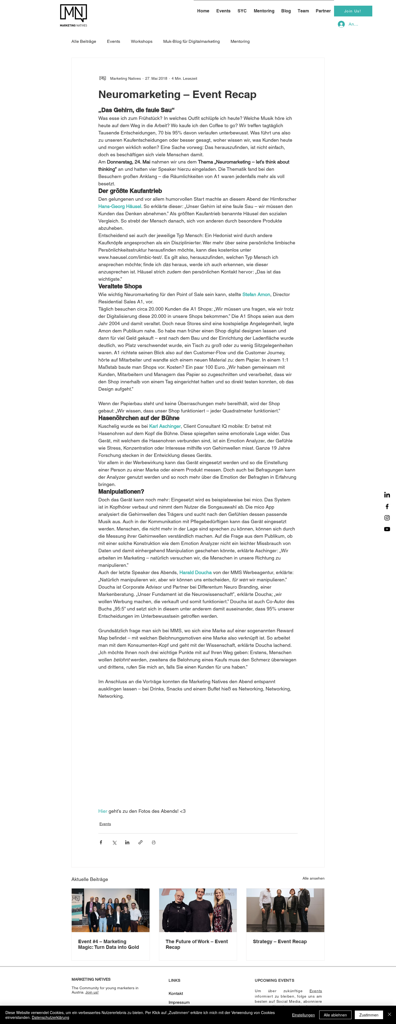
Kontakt (176, 993)
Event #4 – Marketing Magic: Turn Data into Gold (108, 944)
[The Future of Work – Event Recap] (198, 910)
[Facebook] (387, 506)
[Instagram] (387, 517)
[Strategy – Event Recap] (285, 910)
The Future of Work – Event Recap (197, 944)
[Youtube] (387, 529)
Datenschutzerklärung (50, 1017)
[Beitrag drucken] (153, 842)
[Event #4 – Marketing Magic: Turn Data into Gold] (111, 910)
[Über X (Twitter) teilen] (114, 842)
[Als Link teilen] (140, 842)
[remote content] (198, 757)
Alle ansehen (314, 878)
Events (105, 824)
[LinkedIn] (387, 495)
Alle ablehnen (335, 1015)
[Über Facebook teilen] (100, 842)
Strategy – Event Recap (280, 941)
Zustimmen (368, 1015)
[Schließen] (389, 1015)
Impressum (179, 1002)
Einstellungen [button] (303, 1015)
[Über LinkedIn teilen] (127, 842)
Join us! (92, 992)
